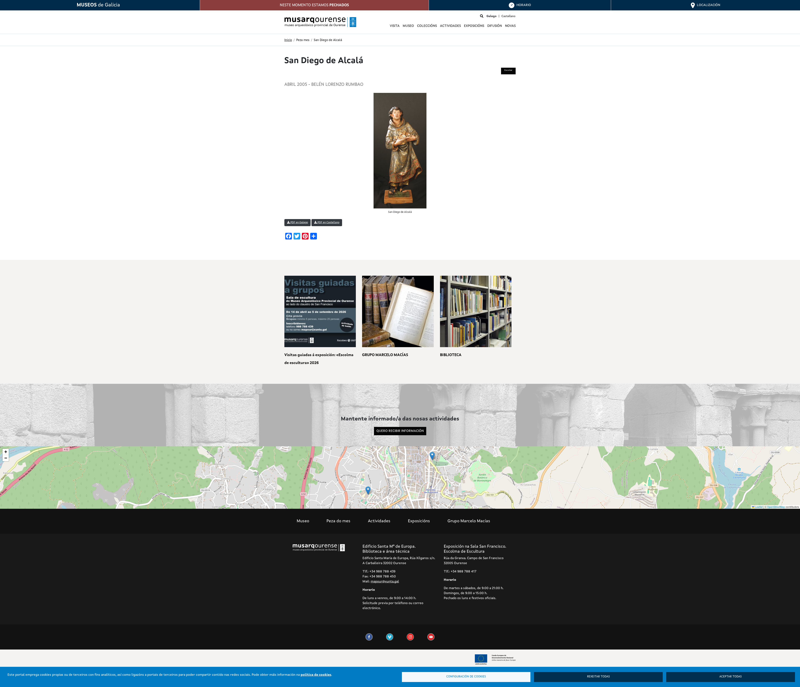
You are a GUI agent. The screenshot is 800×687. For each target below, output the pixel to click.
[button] (432, 456)
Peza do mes (338, 521)
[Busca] (481, 16)
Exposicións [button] (474, 26)
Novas (510, 26)
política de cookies (316, 675)
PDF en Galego (299, 222)
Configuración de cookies (466, 676)
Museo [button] (408, 26)
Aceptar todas (730, 676)
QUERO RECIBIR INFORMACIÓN (400, 431)
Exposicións (419, 521)
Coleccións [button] (427, 26)
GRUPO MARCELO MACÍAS (385, 355)
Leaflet (758, 507)
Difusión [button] (494, 26)
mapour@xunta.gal (385, 581)
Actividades (450, 26)
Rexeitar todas (598, 676)
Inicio (288, 40)
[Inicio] (318, 22)
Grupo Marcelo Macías (469, 521)
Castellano (508, 16)
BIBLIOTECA (450, 355)
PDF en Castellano (328, 222)
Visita (395, 26)
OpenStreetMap (776, 507)
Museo (303, 521)
